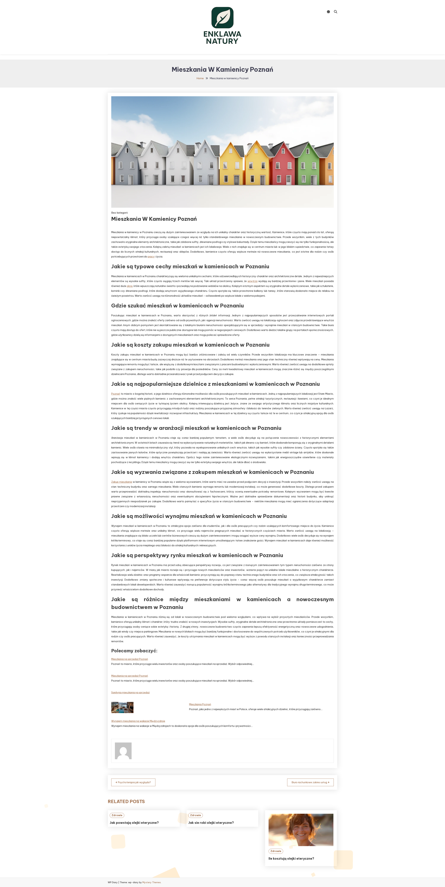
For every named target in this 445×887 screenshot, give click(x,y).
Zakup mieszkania (121, 481)
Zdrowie (117, 815)
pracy (151, 256)
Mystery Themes (151, 882)
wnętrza (252, 281)
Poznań (115, 393)
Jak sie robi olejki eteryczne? (211, 823)
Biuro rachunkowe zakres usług (309, 782)
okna (129, 286)
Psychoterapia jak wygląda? (134, 782)
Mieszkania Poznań (200, 704)
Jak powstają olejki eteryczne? (134, 823)
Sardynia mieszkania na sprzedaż (130, 692)
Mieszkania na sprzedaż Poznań (129, 659)
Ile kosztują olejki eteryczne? (291, 859)
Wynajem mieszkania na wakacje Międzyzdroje (138, 721)
